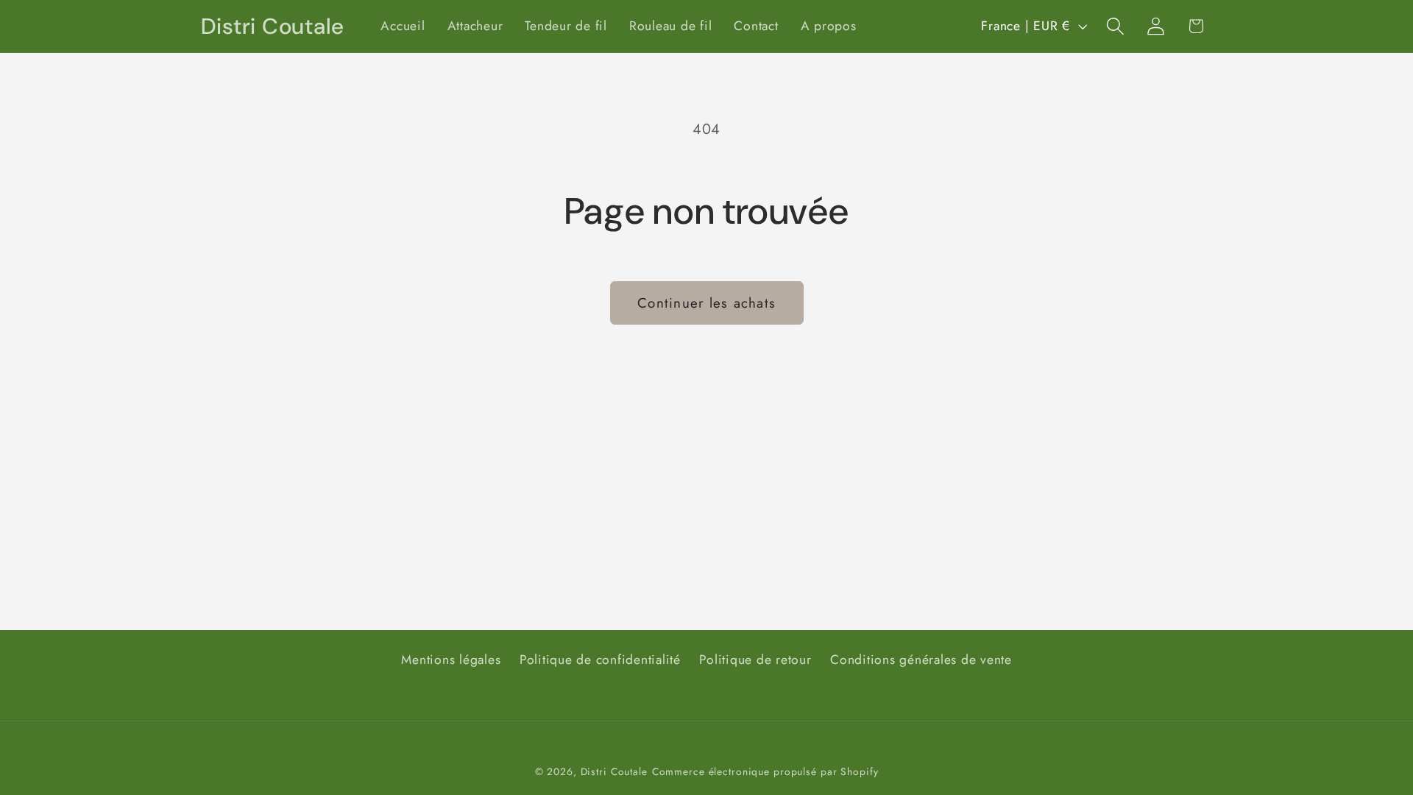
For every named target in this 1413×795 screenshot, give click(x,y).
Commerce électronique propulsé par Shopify (765, 771)
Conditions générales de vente (921, 659)
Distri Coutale (614, 771)
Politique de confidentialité (600, 659)
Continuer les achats (706, 303)
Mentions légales (450, 659)
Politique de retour (755, 659)
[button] (1115, 26)
